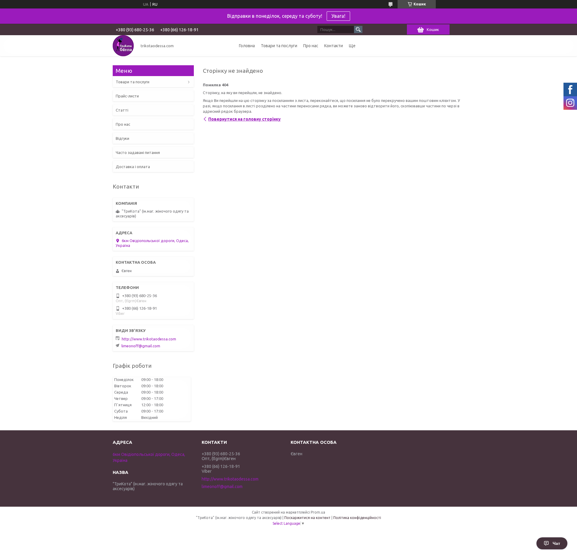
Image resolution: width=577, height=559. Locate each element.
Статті (122, 110)
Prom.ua (318, 512)
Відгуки (122, 138)
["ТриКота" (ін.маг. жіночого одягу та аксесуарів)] (123, 45)
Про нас (310, 45)
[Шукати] (358, 29)
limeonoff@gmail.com (140, 346)
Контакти (333, 45)
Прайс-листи (127, 96)
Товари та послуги (279, 45)
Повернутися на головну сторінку (244, 119)
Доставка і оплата (133, 166)
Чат (556, 543)
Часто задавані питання (138, 152)
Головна (247, 45)
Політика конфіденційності (357, 518)
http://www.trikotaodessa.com (149, 339)
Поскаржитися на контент (307, 518)
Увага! (338, 16)
